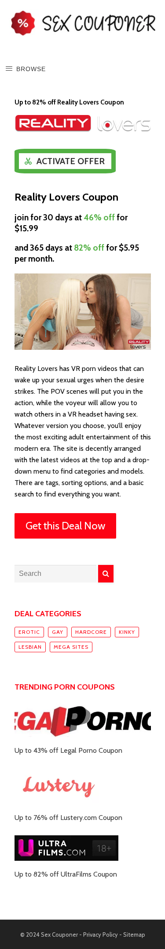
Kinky (127, 632)
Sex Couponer (59, 934)
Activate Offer (71, 161)
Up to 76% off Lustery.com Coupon (68, 817)
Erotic (29, 632)
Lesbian (30, 646)
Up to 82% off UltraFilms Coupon (66, 874)
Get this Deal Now (65, 525)
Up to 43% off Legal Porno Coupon (68, 750)
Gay (57, 632)
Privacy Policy (100, 934)
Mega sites (71, 646)
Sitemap (134, 934)
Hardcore (91, 632)
